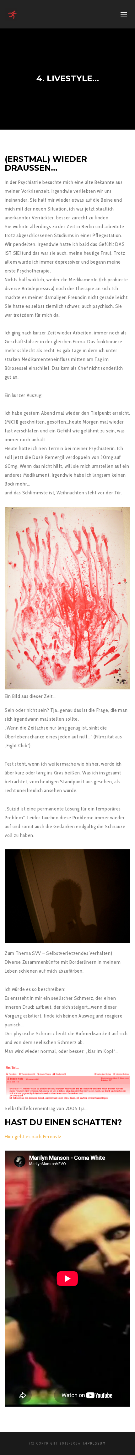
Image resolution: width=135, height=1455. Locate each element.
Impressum (94, 1443)
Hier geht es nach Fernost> (33, 1137)
